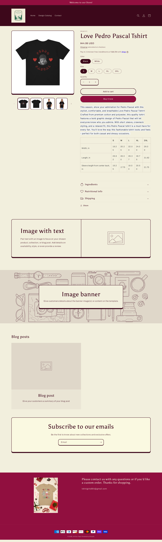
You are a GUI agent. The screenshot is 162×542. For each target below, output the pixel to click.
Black (85, 61)
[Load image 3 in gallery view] (49, 103)
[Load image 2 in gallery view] (36, 103)
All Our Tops (77, 536)
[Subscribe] (101, 442)
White (97, 61)
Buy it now (108, 99)
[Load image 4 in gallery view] (62, 103)
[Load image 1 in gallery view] (23, 103)
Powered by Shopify (88, 536)
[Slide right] (71, 104)
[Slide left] (14, 104)
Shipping (83, 47)
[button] (138, 15)
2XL (117, 71)
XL (107, 71)
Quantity (83, 77)
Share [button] (85, 205)
